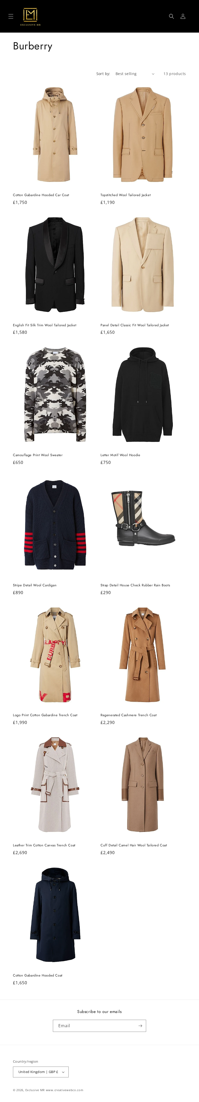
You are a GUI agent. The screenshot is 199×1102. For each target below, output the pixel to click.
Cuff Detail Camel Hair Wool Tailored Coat (134, 845)
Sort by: (103, 73)
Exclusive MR (35, 1090)
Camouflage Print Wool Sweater (37, 455)
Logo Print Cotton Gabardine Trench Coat (45, 715)
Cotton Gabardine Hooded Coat (37, 975)
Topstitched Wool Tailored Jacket (126, 195)
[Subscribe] (140, 1026)
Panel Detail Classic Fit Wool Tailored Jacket (135, 325)
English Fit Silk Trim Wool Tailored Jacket (44, 325)
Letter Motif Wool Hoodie (120, 455)
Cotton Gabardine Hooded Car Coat (41, 195)
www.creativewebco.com (64, 1090)
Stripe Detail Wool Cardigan (34, 585)
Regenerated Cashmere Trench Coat (129, 715)
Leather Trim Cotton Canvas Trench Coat (44, 845)
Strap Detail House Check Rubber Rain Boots (135, 585)
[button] (11, 16)
